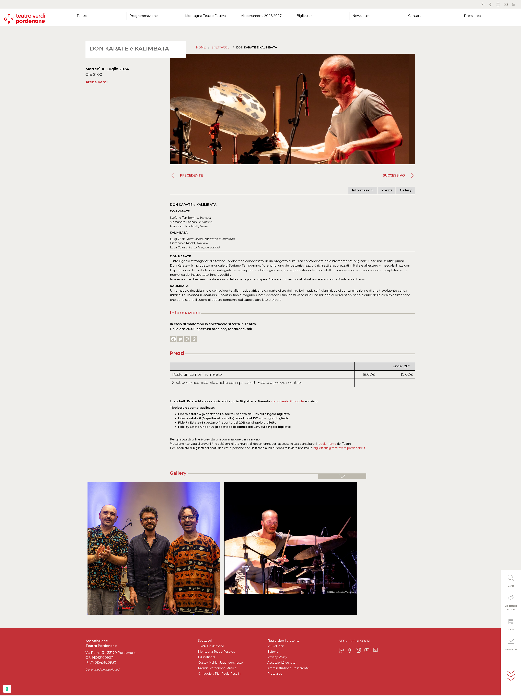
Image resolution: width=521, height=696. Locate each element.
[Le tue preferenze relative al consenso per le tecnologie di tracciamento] (7, 689)
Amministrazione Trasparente (288, 668)
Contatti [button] (414, 16)
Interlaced (112, 669)
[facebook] (490, 4)
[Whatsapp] (194, 339)
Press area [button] (472, 16)
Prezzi (386, 190)
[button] (511, 580)
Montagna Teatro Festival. (216, 651)
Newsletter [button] (361, 16)
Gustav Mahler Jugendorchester (221, 662)
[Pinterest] (187, 339)
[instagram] (498, 4)
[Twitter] (180, 339)
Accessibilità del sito (281, 662)
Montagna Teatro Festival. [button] (206, 16)
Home (201, 47)
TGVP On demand (211, 646)
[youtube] (505, 4)
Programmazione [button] (143, 16)
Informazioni (362, 190)
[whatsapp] (482, 4)
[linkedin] (513, 4)
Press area (274, 673)
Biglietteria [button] (305, 16)
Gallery (406, 190)
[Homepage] (24, 17)
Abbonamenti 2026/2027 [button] (261, 16)
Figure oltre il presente (283, 640)
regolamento (326, 444)
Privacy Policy (277, 657)
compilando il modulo (287, 401)
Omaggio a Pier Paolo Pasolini (219, 673)
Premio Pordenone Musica (217, 668)
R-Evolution (275, 646)
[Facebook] (173, 339)
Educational (206, 657)
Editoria (272, 651)
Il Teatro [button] (80, 16)
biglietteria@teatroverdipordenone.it (339, 448)
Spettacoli (221, 47)
